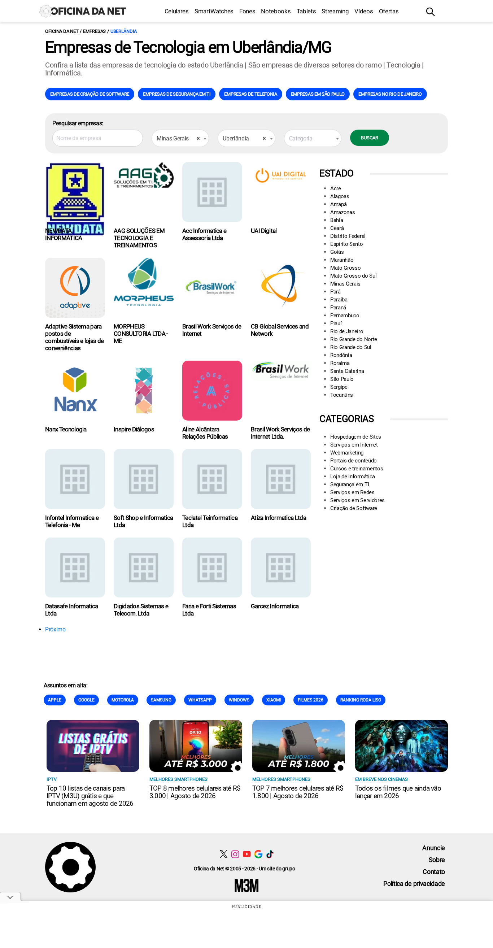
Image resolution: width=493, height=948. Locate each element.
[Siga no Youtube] (246, 853)
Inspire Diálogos (134, 429)
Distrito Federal (348, 236)
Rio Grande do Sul (350, 347)
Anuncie (433, 848)
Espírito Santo (346, 244)
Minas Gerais (345, 284)
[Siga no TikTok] (269, 853)
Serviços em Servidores (357, 500)
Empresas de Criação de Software (89, 94)
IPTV (52, 779)
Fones (247, 11)
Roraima (340, 363)
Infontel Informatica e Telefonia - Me (72, 521)
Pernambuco (344, 315)
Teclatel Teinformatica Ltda (209, 521)
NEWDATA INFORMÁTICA (63, 234)
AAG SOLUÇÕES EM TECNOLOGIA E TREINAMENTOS (139, 238)
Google (86, 700)
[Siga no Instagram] (235, 853)
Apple (54, 700)
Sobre (437, 860)
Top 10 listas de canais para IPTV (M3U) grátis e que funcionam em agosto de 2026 (90, 795)
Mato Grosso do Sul (353, 276)
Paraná (338, 307)
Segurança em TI (349, 484)
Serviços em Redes (352, 492)
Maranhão (341, 260)
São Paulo (342, 379)
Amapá (338, 204)
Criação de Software (353, 508)
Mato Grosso (345, 268)
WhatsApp (200, 700)
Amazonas (342, 212)
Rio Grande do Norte (353, 339)
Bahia (336, 220)
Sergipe (339, 387)
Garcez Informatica (275, 606)
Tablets (306, 11)
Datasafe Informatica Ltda (71, 610)
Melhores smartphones (178, 779)
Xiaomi (273, 700)
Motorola (123, 700)
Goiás (337, 252)
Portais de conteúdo (353, 460)
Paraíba (339, 299)
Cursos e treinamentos (356, 468)
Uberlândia (123, 31)
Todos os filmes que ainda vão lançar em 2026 (398, 792)
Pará (335, 291)
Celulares (177, 11)
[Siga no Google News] (258, 853)
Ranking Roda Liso (360, 700)
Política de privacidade (414, 883)
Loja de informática (352, 476)
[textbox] (312, 139)
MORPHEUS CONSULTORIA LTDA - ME (141, 333)
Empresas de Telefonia (250, 94)
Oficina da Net (61, 31)
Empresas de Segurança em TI (176, 94)
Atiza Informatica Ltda (278, 517)
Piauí (335, 323)
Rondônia (341, 355)
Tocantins (341, 395)
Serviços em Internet (354, 445)
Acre (335, 188)
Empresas (94, 31)
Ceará (337, 228)
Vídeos (363, 11)
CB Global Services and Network (280, 330)
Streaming (335, 11)
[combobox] (180, 138)
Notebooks (276, 11)
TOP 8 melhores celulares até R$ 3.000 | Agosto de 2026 (194, 792)
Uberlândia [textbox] (244, 138)
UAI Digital (264, 230)
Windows (239, 700)
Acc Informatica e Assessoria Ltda (204, 234)
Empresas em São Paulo (318, 94)
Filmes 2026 (310, 700)
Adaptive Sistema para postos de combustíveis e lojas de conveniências (74, 337)
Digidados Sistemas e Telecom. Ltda (141, 610)
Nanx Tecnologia (66, 429)
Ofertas (389, 11)
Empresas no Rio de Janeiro (390, 94)
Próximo (55, 629)
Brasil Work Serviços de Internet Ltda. (280, 433)
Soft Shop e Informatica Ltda (143, 521)
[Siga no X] (223, 853)
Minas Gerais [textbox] (178, 138)
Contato (434, 871)
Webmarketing (346, 452)
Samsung (161, 700)
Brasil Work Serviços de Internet (211, 330)
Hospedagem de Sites (355, 437)
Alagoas (339, 196)
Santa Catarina (347, 371)
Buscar (369, 137)
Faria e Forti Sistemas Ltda (209, 610)
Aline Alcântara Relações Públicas (205, 433)
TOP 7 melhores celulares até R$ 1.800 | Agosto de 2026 (297, 792)
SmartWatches (214, 11)
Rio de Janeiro (346, 331)
